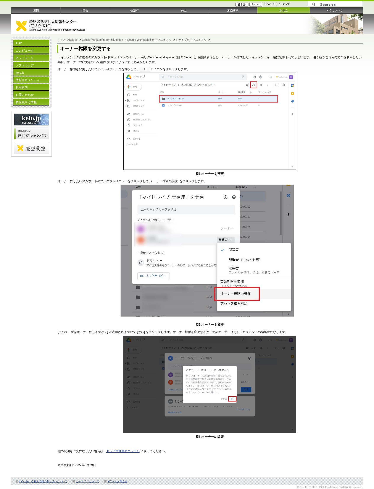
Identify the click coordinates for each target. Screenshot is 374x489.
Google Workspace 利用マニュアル (149, 39)
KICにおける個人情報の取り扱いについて (43, 481)
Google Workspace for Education (103, 39)
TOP (19, 43)
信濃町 (134, 10)
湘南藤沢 (233, 10)
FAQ (269, 4)
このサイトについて (87, 481)
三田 (36, 10)
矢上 (184, 10)
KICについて (335, 10)
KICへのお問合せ (117, 481)
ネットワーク (25, 58)
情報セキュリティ (28, 80)
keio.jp (20, 72)
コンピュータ (25, 50)
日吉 (85, 10)
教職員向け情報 (26, 102)
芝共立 (283, 10)
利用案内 (22, 87)
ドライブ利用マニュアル (191, 39)
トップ (61, 39)
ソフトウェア (25, 65)
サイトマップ (282, 4)
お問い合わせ (25, 94)
